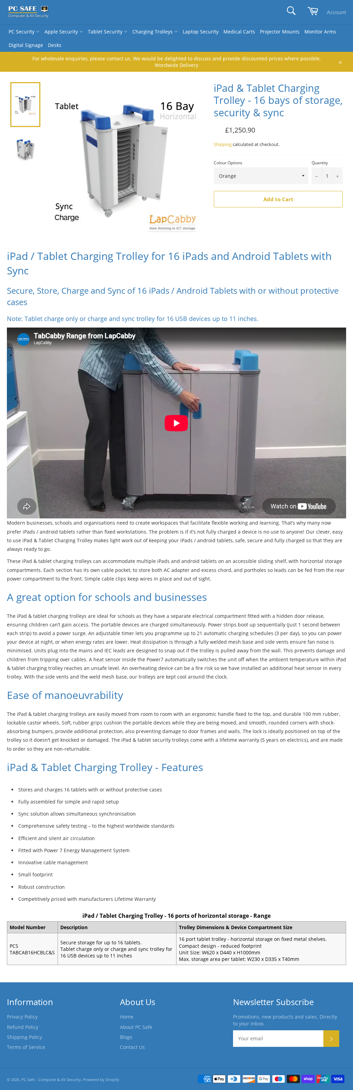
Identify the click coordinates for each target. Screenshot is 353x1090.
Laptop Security (201, 31)
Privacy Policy (22, 1016)
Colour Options (228, 163)
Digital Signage (26, 45)
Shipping (223, 144)
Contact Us (132, 1047)
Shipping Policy (24, 1037)
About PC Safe (136, 1027)
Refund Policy (22, 1027)
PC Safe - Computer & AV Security (51, 1079)
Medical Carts (239, 31)
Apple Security (61, 31)
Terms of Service (26, 1047)
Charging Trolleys (153, 31)
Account (336, 12)
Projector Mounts (280, 31)
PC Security (22, 31)
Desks (54, 45)
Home (126, 1016)
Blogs (126, 1037)
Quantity (320, 163)
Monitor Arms (320, 31)
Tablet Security (106, 31)
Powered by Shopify (101, 1079)
